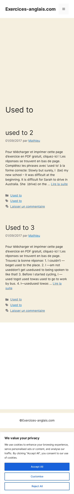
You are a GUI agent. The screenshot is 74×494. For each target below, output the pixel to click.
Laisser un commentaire (27, 206)
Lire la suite (59, 184)
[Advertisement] (37, 57)
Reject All (37, 486)
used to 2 (19, 132)
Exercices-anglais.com (30, 9)
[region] (37, 463)
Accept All (37, 466)
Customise (37, 476)
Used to (16, 195)
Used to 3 (19, 227)
